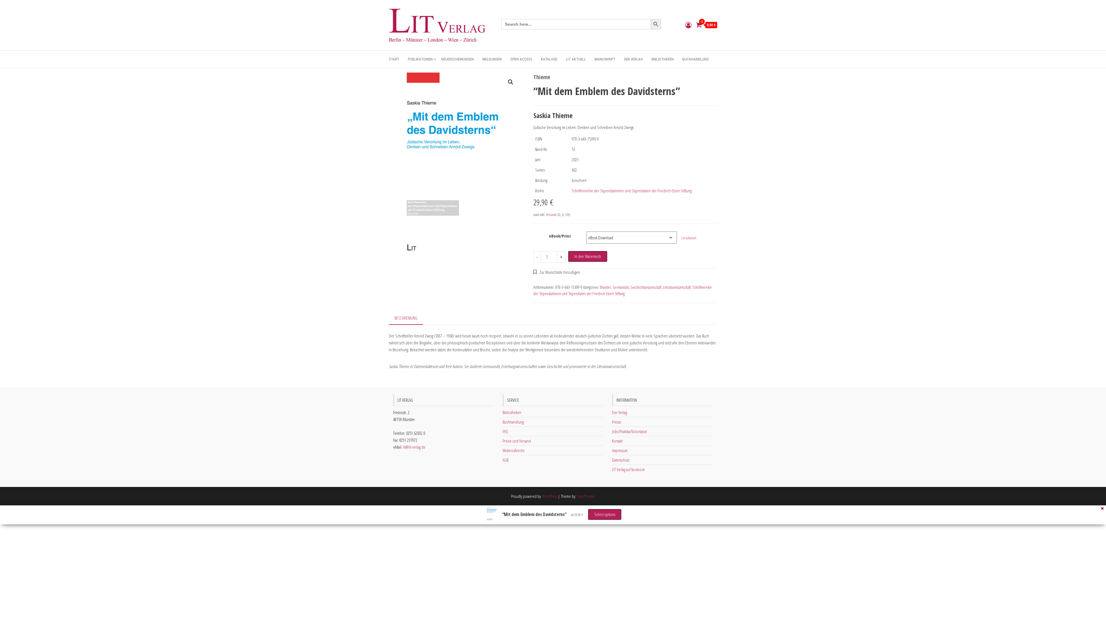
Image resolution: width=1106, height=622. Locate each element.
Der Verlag (633, 59)
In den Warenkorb (587, 256)
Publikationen (420, 59)
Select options (604, 514)
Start (394, 59)
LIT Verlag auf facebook (628, 469)
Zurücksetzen (688, 238)
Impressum (620, 450)
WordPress (549, 496)
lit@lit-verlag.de (414, 447)
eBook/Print (560, 236)
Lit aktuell (576, 59)
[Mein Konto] (688, 24)
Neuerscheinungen (457, 59)
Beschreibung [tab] (406, 318)
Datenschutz (621, 460)
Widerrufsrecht (513, 450)
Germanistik (621, 287)
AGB (505, 460)
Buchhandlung (695, 59)
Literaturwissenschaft (677, 287)
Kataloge (549, 59)
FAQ (505, 431)
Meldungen (492, 59)
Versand (551, 214)
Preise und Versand (517, 441)
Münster (605, 287)
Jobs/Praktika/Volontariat (629, 431)
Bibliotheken (663, 59)
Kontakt (617, 441)
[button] (510, 82)
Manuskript (605, 59)
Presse (616, 422)
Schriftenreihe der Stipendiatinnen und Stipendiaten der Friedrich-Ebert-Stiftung (632, 191)
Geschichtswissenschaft (645, 287)
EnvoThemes (586, 496)
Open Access (521, 59)
